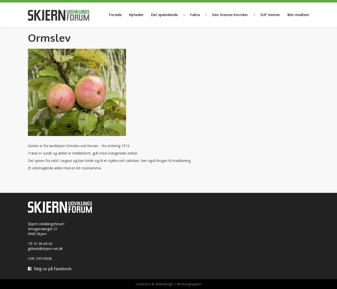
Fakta (195, 15)
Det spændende (164, 15)
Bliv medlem (298, 15)
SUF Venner (270, 15)
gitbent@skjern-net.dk (45, 248)
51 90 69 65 (43, 243)
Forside (115, 15)
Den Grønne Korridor (230, 15)
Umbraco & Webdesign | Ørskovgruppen (168, 284)
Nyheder (136, 15)
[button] (184, 14)
